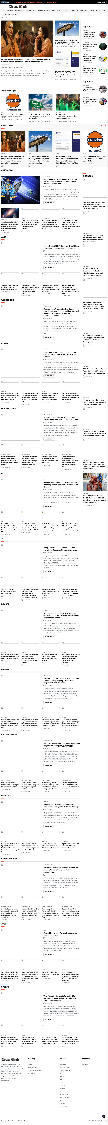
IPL (78, 10)
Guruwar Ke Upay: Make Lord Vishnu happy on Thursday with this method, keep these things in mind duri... (71, 224)
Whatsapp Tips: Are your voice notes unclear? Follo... (89, 70)
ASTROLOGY (12, 14)
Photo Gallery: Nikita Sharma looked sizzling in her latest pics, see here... (10, 785)
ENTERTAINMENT (31, 10)
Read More (48, 203)
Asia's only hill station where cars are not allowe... (90, 46)
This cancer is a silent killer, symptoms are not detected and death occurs (50, 846)
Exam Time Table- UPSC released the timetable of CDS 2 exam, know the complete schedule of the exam (30, 976)
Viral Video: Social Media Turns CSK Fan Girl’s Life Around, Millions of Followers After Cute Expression (59, 998)
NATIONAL (10, 10)
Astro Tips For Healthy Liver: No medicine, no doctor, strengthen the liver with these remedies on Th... (50, 224)
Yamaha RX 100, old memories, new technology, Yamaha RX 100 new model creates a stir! (70, 289)
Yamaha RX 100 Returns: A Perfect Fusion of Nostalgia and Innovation (9, 287)
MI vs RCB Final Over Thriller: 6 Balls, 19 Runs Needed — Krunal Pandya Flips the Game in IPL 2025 (9, 528)
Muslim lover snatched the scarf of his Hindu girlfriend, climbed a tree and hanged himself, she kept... (10, 724)
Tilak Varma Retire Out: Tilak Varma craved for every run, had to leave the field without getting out (70, 528)
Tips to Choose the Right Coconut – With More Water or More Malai (70, 846)
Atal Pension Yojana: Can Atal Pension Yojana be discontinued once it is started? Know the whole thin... (30, 397)
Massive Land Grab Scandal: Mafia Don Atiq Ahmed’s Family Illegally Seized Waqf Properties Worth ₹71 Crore (61, 681)
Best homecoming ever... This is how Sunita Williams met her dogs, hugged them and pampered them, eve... (30, 460)
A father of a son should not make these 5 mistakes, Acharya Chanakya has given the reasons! (30, 658)
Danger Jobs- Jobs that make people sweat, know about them (50, 974)
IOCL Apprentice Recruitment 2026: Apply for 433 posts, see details (95, 159)
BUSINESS (47, 10)
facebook (85, 1064)
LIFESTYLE (65, 10)
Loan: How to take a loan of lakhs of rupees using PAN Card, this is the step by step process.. (60, 354)
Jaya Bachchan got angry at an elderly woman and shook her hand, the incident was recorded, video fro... (9, 913)
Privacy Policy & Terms (8, 1121)
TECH (58, 10)
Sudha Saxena (9, 67)
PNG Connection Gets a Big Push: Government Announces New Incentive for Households (94, 371)
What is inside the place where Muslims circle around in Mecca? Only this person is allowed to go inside (61, 615)
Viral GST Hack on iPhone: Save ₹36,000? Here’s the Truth (8, 591)
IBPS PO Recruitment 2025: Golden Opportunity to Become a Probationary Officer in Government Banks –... (70, 976)
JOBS (103, 10)
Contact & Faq (32, 1067)
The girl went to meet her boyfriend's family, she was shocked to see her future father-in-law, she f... (30, 724)
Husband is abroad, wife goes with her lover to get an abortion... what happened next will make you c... (70, 724)
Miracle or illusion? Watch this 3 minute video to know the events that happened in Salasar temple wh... (71, 658)
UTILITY (4, 14)
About (30, 1064)
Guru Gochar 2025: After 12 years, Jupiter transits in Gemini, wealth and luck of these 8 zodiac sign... (9, 226)
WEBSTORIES (84, 10)
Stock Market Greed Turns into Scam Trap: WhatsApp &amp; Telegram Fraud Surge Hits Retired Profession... (30, 593)
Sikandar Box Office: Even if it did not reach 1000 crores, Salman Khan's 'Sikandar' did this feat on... (30, 913)
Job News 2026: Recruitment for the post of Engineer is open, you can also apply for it (40, 2)
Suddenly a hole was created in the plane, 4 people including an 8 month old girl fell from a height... (9, 460)
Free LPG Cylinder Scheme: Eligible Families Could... (89, 34)
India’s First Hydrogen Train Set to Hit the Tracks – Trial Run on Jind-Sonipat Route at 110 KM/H (30, 289)
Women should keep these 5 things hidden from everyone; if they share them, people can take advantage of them (25, 60)
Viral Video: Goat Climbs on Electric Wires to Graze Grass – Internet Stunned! (10, 656)
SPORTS (40, 10)
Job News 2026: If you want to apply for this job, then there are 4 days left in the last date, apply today (67, 42)
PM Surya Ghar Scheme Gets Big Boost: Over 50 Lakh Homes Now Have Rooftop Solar (94, 402)
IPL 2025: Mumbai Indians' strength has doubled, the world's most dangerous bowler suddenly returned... (50, 528)
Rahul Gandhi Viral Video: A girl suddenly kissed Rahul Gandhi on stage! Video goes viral (67, 116)
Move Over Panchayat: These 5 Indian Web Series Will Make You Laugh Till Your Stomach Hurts (60, 870)
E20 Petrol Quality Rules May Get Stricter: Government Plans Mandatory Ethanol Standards (94, 433)
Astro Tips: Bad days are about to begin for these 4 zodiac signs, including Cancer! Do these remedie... (30, 224)
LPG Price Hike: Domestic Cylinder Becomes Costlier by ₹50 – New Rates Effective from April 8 (10, 848)
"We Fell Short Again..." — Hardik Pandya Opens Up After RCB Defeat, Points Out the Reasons (60, 485)
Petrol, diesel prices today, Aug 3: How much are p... (89, 58)
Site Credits (21, 1121)
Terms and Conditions (35, 1070)
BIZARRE (72, 10)
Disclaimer (31, 1073)
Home (3, 10)
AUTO (53, 10)
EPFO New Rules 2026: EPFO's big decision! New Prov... (90, 101)
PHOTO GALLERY (95, 10)
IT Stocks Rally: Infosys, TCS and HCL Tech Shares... (90, 89)
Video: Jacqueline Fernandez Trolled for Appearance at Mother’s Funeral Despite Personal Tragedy (50, 913)
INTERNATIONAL (19, 10)
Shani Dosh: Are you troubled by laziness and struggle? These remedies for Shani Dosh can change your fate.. (60, 181)
